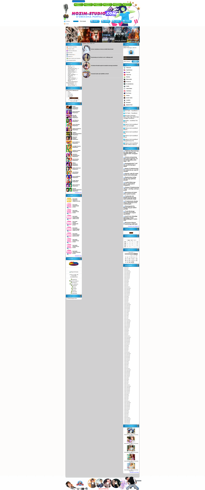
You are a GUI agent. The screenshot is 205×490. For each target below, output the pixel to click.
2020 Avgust (127, 368)
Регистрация (83, 21)
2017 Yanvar (127, 309)
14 (129, 258)
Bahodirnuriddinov (74, 281)
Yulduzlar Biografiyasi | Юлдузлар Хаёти (72, 82)
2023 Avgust (127, 417)
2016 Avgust (127, 303)
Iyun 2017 (131, 252)
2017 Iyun (126, 316)
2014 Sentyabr (127, 271)
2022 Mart (126, 394)
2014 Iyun (126, 267)
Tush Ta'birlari (71, 84)
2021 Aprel (126, 379)
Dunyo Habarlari (71, 69)
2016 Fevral (126, 294)
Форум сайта (71, 48)
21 (129, 260)
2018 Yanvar (127, 326)
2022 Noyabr (127, 405)
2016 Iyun (126, 300)
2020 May (126, 364)
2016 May (126, 299)
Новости (70, 56)
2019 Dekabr (127, 357)
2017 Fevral (126, 311)
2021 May (126, 380)
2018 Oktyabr (127, 338)
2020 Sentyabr (127, 369)
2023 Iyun (126, 414)
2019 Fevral (126, 343)
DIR (69, 91)
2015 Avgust (127, 286)
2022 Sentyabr (127, 402)
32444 (74, 287)
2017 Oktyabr (127, 322)
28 (129, 262)
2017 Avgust (127, 319)
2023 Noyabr (127, 421)
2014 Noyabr (127, 274)
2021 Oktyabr (127, 387)
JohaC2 (74, 290)
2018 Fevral (126, 327)
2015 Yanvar (127, 277)
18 (136, 258)
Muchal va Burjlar (71, 85)
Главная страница (72, 46)
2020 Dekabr (127, 373)
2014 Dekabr (127, 275)
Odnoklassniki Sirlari (72, 68)
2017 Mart (126, 312)
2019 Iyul (126, 350)
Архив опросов (76, 99)
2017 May (126, 315)
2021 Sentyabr (127, 386)
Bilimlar (69, 80)
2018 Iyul (126, 334)
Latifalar (69, 76)
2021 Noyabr (127, 388)
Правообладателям (72, 298)
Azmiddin (74, 288)
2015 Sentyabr (127, 288)
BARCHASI (70, 96)
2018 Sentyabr (127, 337)
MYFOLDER (70, 95)
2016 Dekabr (127, 308)
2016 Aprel (126, 297)
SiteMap (68, 21)
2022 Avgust (127, 401)
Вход (76, 21)
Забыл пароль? (127, 61)
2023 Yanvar (127, 407)
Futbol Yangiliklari (72, 74)
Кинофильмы (71, 54)
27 (127, 262)
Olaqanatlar (74, 293)
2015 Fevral (126, 278)
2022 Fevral (126, 393)
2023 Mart (126, 410)
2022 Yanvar (127, 391)
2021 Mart (126, 378)
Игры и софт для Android (74, 58)
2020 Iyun (126, 365)
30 (133, 262)
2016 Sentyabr (127, 304)
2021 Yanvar (127, 375)
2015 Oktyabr (127, 289)
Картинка (70, 52)
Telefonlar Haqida (72, 72)
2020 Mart (126, 361)
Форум (88, 4)
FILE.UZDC (70, 94)
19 (125, 260)
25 (136, 260)
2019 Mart (126, 345)
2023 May (126, 413)
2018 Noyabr (127, 339)
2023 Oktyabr (127, 420)
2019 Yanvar (127, 342)
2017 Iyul (126, 318)
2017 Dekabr (127, 324)
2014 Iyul (126, 269)
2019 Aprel (126, 346)
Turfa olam (70, 67)
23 (133, 260)
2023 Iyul (126, 416)
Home (67, 23)
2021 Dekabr (127, 390)
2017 (88, 43)
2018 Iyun (126, 333)
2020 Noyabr (127, 372)
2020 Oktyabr (127, 371)
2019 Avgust (127, 352)
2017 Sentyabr (127, 320)
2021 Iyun (126, 382)
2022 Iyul (126, 399)
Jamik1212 (74, 279)
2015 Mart (126, 280)
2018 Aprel (126, 330)
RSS (67, 18)
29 (131, 262)
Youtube (117, 21)
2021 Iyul (126, 383)
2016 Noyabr (127, 307)
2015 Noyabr (127, 290)
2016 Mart (126, 296)
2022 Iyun (126, 398)
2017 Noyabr (127, 323)
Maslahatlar (70, 75)
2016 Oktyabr (127, 305)
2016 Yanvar (127, 293)
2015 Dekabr (127, 292)
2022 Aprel (126, 395)
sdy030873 (74, 285)
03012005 (74, 291)
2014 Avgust (127, 270)
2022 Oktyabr (127, 403)
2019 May (126, 348)
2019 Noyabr (127, 356)
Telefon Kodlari (71, 70)
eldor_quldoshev (74, 284)
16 (133, 258)
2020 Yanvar (127, 358)
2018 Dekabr (127, 341)
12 (125, 258)
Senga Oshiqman (71, 79)
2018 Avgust (127, 335)
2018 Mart (126, 329)
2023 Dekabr (127, 422)
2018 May (126, 331)
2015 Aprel (126, 281)
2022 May (126, 397)
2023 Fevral (126, 409)
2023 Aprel (126, 412)
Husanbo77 (74, 282)
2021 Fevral (126, 376)
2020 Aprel (126, 363)
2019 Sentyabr (127, 353)
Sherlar (69, 73)
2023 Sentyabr (127, 418)
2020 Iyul (126, 367)
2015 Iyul (126, 285)
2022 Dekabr (127, 406)
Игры (117, 4)
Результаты (71, 99)
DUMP (69, 92)
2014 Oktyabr (127, 273)
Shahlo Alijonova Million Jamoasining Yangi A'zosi (131, 435)
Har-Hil (69, 66)
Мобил (127, 4)
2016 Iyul (126, 301)
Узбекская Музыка (72, 50)
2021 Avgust (127, 384)
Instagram (107, 21)
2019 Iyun (126, 349)
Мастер (108, 4)
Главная (79, 4)
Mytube (95, 21)
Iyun (91, 43)
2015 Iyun (126, 284)
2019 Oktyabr (127, 354)
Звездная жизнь (72, 60)
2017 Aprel (126, 314)
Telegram (128, 21)
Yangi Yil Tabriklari (72, 78)
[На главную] (79, 13)
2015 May (126, 282)
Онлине (98, 4)
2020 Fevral (126, 360)
